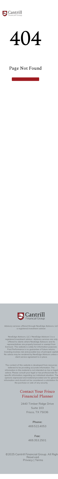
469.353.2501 (37, 440)
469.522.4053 (37, 426)
